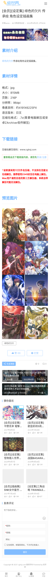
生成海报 (10, 364)
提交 (25, 552)
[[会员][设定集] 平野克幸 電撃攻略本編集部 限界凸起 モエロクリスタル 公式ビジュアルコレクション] (13, 413)
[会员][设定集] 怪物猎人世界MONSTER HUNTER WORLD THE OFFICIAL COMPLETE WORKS (12, 456)
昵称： (8, 526)
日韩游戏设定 (19, 23)
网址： (9, 539)
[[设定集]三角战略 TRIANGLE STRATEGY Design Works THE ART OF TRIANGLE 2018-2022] (36, 476)
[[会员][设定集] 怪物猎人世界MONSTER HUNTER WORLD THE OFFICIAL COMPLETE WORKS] (13, 444)
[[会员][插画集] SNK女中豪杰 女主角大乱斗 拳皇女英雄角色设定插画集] (13, 476)
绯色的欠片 (7, 61)
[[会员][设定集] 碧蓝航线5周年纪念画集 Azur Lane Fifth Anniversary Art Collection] (36, 413)
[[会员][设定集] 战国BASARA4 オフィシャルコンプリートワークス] (36, 444)
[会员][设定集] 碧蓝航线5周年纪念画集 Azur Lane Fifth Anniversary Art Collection (36, 424)
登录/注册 (42, 157)
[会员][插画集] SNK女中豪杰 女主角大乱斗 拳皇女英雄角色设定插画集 (13, 488)
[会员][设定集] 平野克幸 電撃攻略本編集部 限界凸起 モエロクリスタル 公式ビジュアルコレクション (13, 424)
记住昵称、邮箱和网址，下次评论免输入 (22, 545)
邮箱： (8, 532)
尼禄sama (6, 23)
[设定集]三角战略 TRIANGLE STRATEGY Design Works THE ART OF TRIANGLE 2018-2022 (36, 488)
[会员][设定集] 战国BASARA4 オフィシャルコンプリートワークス (36, 456)
